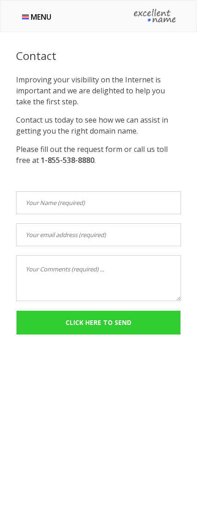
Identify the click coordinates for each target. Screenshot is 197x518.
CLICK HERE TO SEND (98, 322)
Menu (40, 17)
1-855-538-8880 (67, 160)
